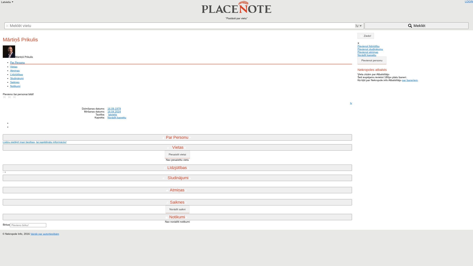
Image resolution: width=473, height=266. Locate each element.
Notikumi (15, 86)
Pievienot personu (371, 60)
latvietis (112, 114)
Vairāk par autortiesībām (44, 233)
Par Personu (17, 62)
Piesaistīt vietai (177, 154)
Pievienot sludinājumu (370, 49)
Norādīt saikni (177, 209)
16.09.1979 (114, 108)
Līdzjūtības (16, 74)
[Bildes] (5, 97)
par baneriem (410, 80)
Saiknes (14, 82)
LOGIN (469, 1)
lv (351, 103)
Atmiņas (15, 70)
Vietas (13, 66)
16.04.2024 (114, 111)
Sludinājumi (17, 78)
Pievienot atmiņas (368, 52)
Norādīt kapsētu (117, 117)
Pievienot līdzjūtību (369, 46)
